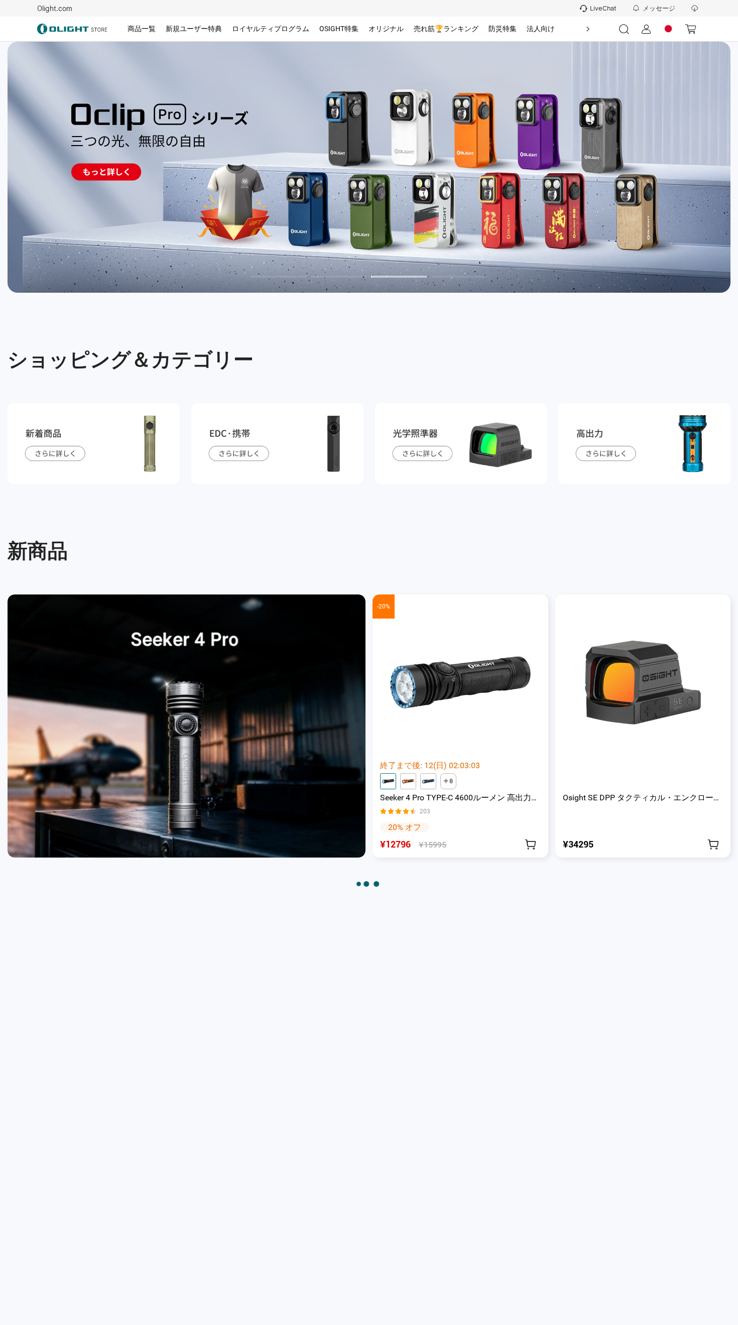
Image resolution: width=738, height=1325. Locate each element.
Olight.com (54, 9)
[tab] (142, 29)
